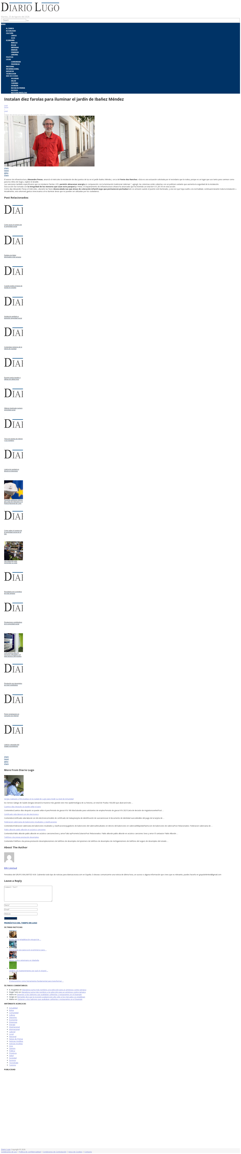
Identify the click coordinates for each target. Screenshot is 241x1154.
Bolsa (13, 45)
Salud (13, 81)
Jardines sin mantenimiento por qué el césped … (28, 971)
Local (8, 59)
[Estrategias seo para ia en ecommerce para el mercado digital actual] (13, 947)
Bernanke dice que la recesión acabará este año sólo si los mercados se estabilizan (51, 997)
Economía (10, 40)
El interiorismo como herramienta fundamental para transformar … (36, 981)
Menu (3, 24)
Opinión (14, 85)
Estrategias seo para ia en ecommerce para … (28, 950)
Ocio (13, 38)
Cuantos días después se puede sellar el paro (22, 806)
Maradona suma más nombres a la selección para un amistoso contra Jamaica (54, 990)
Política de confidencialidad (30, 1152)
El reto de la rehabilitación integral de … (25, 939)
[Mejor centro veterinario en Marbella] (13, 958)
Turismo (14, 83)
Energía (14, 50)
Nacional (10, 66)
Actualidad (11, 31)
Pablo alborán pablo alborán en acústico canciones (25, 829)
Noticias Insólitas (19, 93)
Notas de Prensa (18, 88)
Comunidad (16, 62)
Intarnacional (12, 69)
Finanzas (15, 52)
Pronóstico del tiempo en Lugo (20, 922)
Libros (14, 35)
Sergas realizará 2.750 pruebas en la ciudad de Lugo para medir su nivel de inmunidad (39, 799)
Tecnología (11, 73)
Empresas (15, 47)
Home (6, 107)
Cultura (9, 33)
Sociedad (15, 78)
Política (9, 57)
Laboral (14, 54)
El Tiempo (10, 28)
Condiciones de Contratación (54, 1152)
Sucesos (14, 90)
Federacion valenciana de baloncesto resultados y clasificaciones (30, 822)
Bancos (14, 42)
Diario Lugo (6, 1149)
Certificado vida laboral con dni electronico (21, 814)
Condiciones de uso (9, 1152)
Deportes (10, 71)
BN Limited (10, 868)
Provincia (15, 64)
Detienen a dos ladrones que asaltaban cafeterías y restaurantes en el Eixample (49, 994)
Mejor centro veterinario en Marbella (24, 960)
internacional (14, 1029)
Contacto (88, 1152)
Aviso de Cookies (75, 1152)
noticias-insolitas (16, 1043)
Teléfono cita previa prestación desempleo (21, 837)
